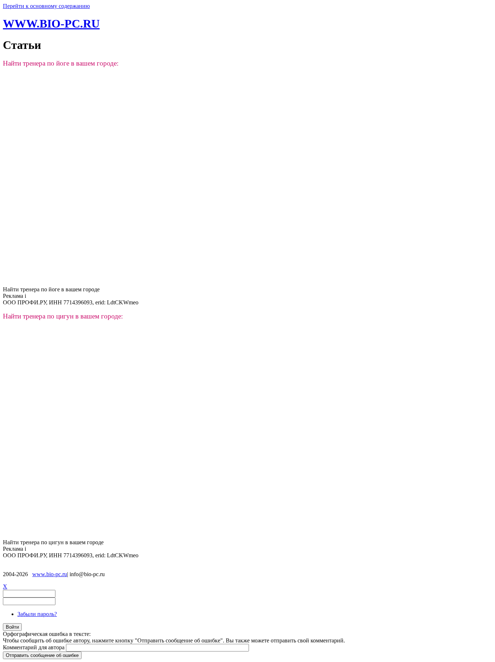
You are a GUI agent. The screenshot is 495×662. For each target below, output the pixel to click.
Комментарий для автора (34, 647)
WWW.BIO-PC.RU (51, 23)
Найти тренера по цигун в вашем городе (53, 542)
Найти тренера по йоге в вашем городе (51, 289)
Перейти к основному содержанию (46, 6)
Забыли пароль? (37, 614)
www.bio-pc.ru (49, 574)
